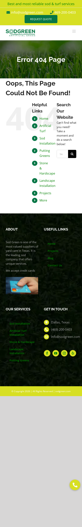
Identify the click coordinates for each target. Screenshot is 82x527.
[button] (75, 485)
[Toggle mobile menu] (74, 31)
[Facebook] (47, 353)
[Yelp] (73, 353)
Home (43, 118)
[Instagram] (64, 353)
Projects (45, 193)
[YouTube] (55, 353)
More (43, 200)
